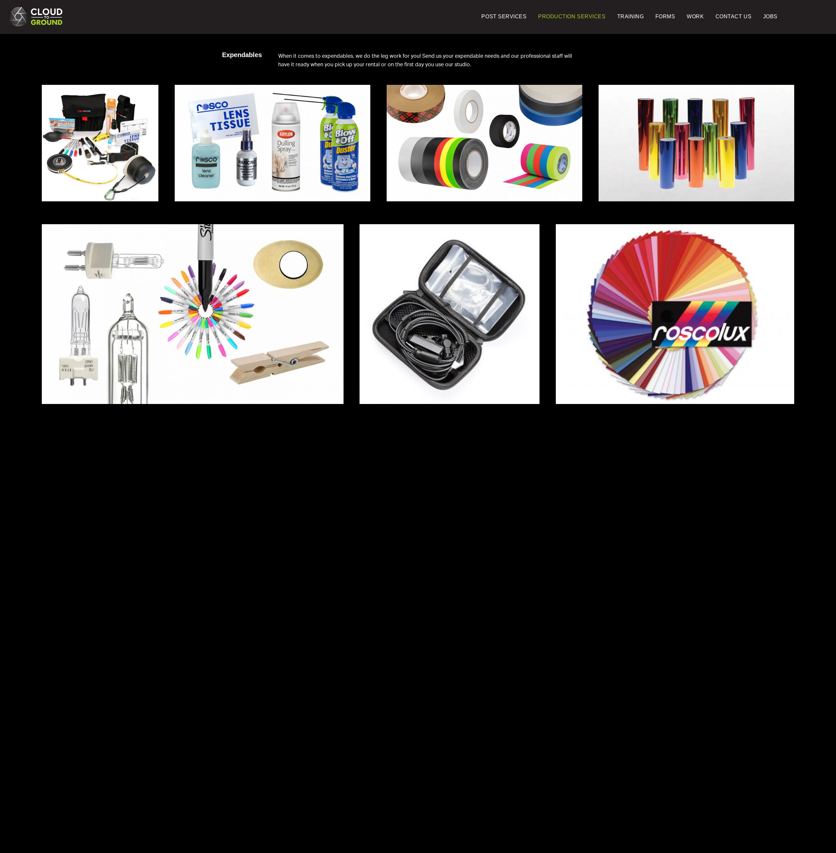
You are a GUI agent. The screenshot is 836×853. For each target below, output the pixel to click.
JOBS (770, 16)
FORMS (665, 16)
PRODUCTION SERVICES (571, 16)
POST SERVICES (503, 16)
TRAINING (630, 16)
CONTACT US (733, 16)
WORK (695, 16)
